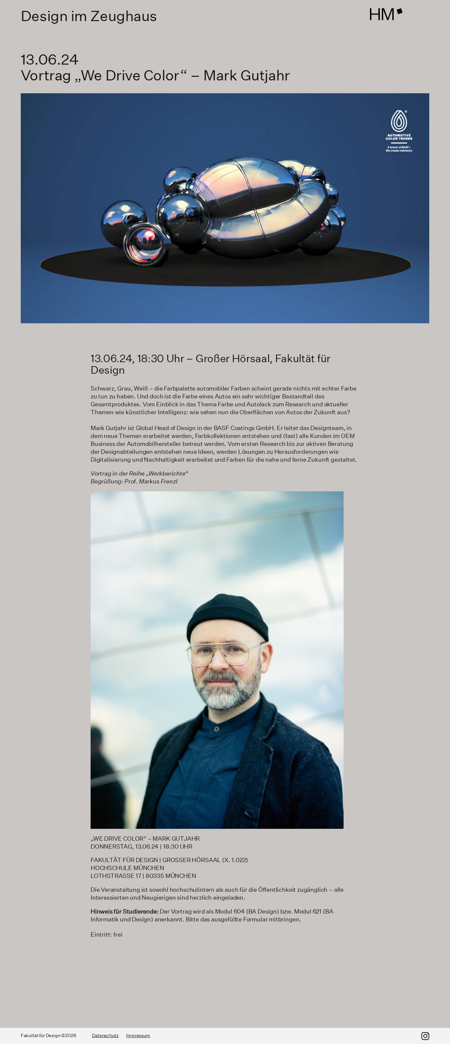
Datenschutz (105, 1035)
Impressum (138, 1035)
